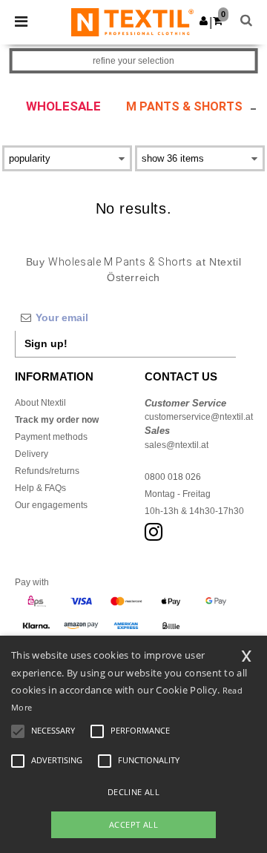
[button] (204, 21)
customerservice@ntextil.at (199, 417)
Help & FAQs (40, 488)
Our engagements (51, 505)
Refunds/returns (47, 471)
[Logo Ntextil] (132, 21)
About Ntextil (40, 403)
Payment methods (51, 437)
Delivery (31, 454)
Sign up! (45, 343)
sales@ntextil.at (176, 445)
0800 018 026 (173, 477)
